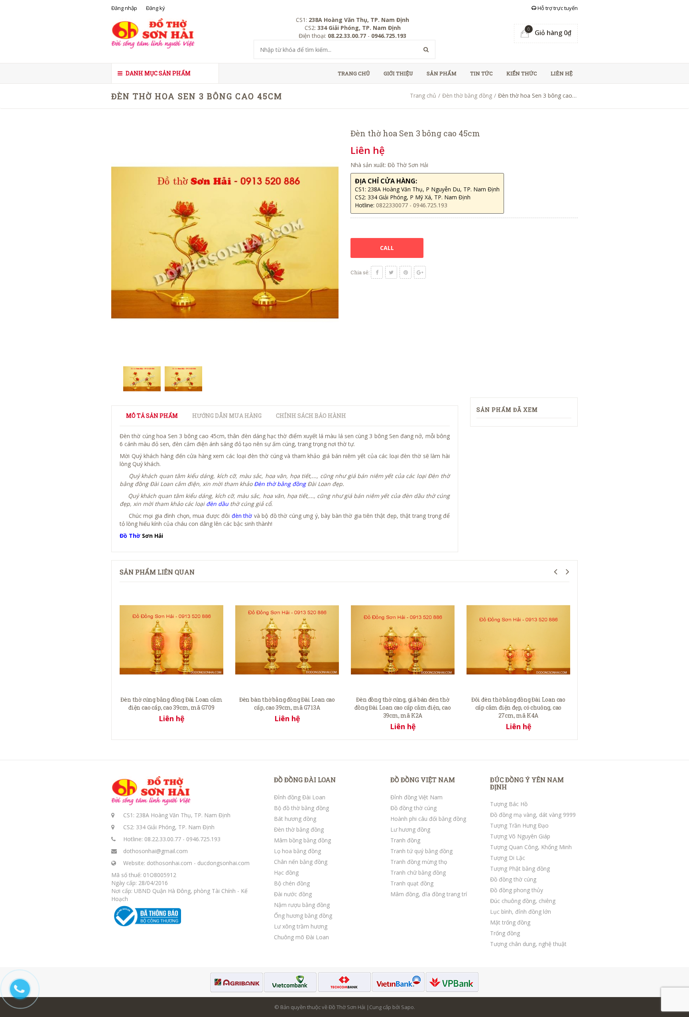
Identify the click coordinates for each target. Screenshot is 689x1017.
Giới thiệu (398, 73)
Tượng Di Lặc (507, 858)
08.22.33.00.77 (162, 839)
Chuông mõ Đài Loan (301, 937)
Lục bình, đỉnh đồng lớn (520, 911)
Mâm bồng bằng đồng (302, 840)
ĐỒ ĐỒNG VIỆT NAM (422, 779)
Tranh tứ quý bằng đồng (421, 851)
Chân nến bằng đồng (300, 862)
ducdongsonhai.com (223, 863)
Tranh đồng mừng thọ (418, 862)
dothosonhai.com (169, 863)
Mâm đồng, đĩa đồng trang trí (428, 894)
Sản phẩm (442, 73)
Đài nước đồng (293, 894)
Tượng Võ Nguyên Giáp (520, 836)
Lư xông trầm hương (300, 926)
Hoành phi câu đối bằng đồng (428, 818)
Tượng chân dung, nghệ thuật (528, 944)
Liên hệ (562, 73)
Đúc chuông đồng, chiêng (522, 901)
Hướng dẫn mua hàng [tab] (227, 415)
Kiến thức (521, 73)
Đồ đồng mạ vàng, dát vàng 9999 (533, 814)
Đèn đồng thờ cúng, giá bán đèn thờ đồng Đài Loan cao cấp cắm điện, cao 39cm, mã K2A (402, 707)
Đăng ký (155, 8)
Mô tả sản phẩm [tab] (152, 415)
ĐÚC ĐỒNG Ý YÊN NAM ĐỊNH (527, 783)
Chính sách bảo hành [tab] (311, 415)
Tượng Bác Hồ (509, 804)
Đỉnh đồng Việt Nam (416, 797)
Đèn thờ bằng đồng (467, 95)
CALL (387, 248)
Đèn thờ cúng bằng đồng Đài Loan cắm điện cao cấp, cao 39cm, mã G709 (171, 703)
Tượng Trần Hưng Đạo (519, 825)
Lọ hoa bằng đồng (297, 851)
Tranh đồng (405, 840)
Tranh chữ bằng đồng (418, 872)
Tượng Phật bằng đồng (520, 868)
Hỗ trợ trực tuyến (557, 8)
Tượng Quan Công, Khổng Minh (531, 847)
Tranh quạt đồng (411, 883)
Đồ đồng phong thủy (516, 890)
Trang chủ (354, 73)
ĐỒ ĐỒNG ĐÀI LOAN (305, 779)
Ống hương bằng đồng (303, 915)
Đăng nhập (124, 8)
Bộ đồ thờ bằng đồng (301, 808)
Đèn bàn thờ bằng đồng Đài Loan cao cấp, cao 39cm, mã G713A (287, 703)
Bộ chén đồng (292, 883)
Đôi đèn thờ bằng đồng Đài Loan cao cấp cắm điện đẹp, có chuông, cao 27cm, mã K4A (518, 707)
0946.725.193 (203, 839)
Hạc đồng (286, 872)
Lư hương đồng (410, 829)
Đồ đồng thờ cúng (413, 808)
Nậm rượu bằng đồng (302, 905)
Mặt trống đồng (510, 922)
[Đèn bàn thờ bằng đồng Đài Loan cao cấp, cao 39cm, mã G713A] (287, 639)
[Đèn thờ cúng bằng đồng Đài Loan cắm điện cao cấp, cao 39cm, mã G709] (171, 639)
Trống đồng (505, 933)
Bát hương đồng (295, 818)
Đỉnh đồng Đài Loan (299, 797)
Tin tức (481, 73)
